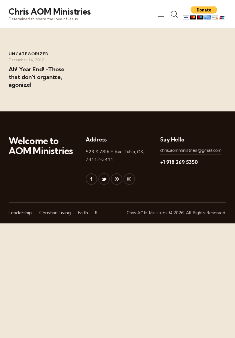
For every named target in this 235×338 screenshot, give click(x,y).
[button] (161, 14)
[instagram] (129, 179)
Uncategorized (28, 53)
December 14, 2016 (26, 60)
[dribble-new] (116, 179)
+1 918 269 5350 (179, 162)
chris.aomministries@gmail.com (191, 150)
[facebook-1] (91, 179)
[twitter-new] (104, 179)
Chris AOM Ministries (147, 213)
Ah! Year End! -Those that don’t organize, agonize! (36, 77)
